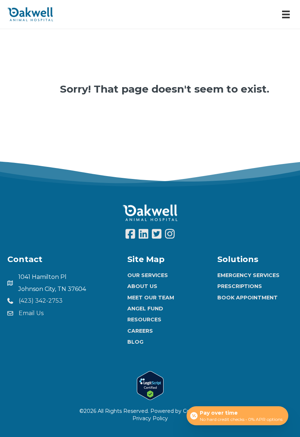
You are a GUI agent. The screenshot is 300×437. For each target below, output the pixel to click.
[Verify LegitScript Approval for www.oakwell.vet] (150, 385)
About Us (142, 286)
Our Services (147, 275)
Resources (144, 319)
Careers (140, 331)
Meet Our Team (150, 297)
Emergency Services (248, 275)
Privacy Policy (150, 418)
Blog (135, 342)
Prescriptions (239, 286)
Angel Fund (145, 308)
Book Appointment (247, 297)
